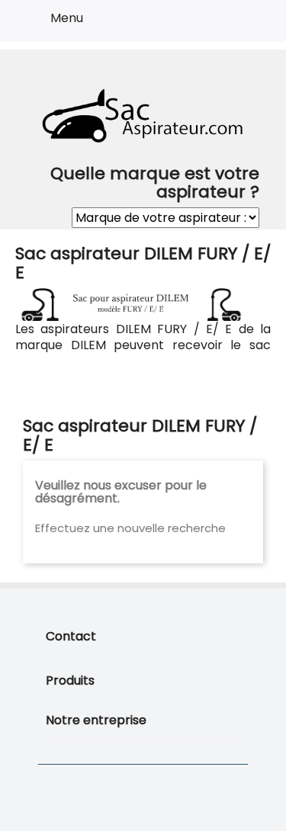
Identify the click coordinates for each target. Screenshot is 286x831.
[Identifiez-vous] (218, 23)
